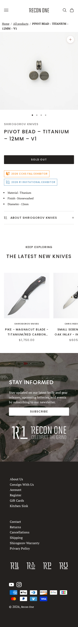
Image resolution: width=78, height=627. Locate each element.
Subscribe (39, 411)
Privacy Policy (20, 548)
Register (15, 495)
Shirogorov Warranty (24, 543)
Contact (15, 521)
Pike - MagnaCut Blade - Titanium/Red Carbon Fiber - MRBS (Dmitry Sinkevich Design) (27, 332)
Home (5, 24)
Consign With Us (22, 484)
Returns (15, 527)
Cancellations (19, 532)
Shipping (16, 537)
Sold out (39, 159)
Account (15, 490)
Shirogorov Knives (21, 124)
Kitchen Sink (19, 505)
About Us (16, 479)
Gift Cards (17, 500)
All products (20, 24)
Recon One (27, 607)
